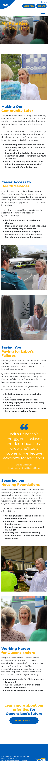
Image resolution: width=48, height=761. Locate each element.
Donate (41, 6)
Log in (44, 2)
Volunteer (29, 6)
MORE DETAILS (23, 720)
